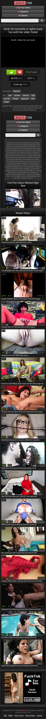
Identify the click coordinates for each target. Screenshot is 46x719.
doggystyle (25, 99)
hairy (33, 99)
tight (33, 95)
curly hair (7, 99)
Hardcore (16, 91)
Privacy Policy (30, 716)
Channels (23, 15)
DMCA (10, 716)
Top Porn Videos (23, 8)
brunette (17, 95)
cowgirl (6, 102)
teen (10, 95)
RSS (5, 716)
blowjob (15, 99)
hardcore (26, 95)
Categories (23, 11)
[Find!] (42, 20)
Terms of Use (19, 716)
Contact (39, 716)
